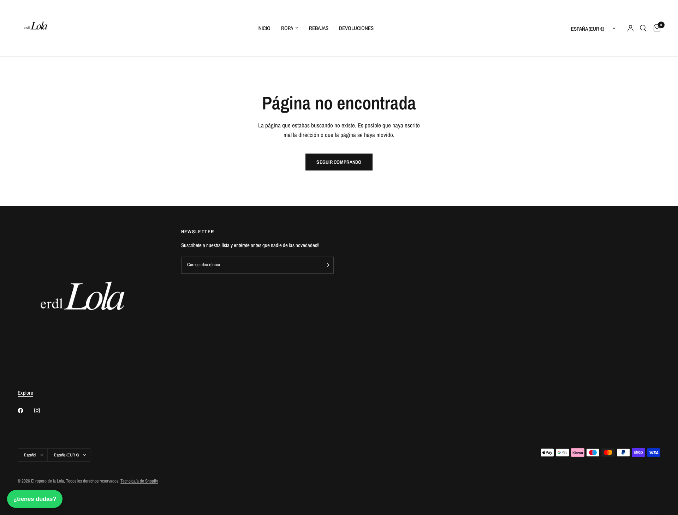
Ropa (287, 28)
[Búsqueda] (643, 28)
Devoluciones (356, 28)
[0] (655, 28)
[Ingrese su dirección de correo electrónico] (327, 265)
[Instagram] (42, 410)
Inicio (263, 28)
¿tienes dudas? (34, 499)
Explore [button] (25, 393)
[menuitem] (264, 28)
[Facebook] (25, 410)
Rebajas (318, 28)
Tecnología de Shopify (139, 481)
